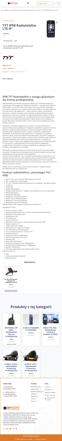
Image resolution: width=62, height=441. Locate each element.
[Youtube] (10, 428)
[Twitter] (7, 428)
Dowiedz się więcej (11, 291)
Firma (32, 399)
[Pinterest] (16, 428)
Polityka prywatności (40, 439)
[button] (28, 3)
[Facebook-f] (4, 428)
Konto (33, 401)
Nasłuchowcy (35, 389)
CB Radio (33, 394)
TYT (4, 36)
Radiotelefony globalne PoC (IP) (31, 10)
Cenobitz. (30, 439)
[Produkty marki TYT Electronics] (9, 59)
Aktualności (34, 396)
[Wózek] (58, 3)
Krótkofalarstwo (36, 387)
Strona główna (5, 10)
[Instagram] (13, 428)
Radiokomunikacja (15, 10)
